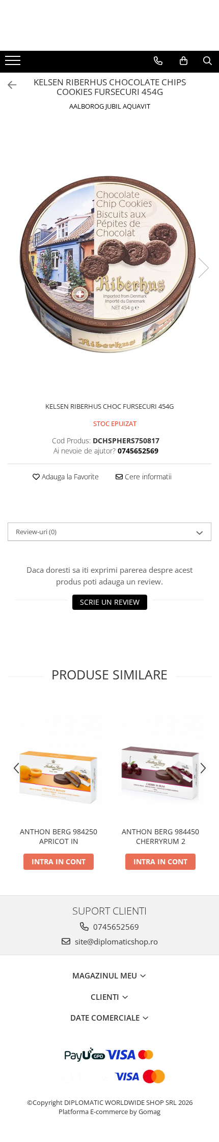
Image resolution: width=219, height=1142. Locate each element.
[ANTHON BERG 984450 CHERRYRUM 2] (160, 760)
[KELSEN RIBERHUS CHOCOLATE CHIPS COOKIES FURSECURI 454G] (109, 257)
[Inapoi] (7, 85)
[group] (109, 257)
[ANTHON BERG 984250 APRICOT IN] (58, 760)
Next (203, 267)
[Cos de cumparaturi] (184, 61)
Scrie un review (110, 602)
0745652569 (115, 927)
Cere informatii (147, 476)
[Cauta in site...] (207, 61)
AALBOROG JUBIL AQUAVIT (109, 106)
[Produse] (14, 63)
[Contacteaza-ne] (158, 61)
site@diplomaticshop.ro (115, 941)
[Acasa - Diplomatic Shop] (109, 25)
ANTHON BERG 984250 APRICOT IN (58, 836)
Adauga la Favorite (69, 476)
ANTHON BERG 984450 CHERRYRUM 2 (160, 836)
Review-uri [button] (36, 531)
